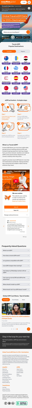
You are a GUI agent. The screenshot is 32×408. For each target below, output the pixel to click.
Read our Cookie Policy (18, 201)
